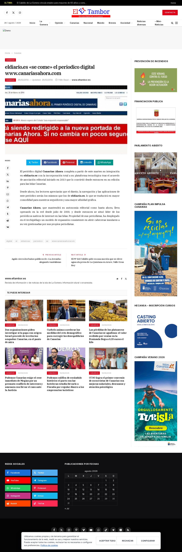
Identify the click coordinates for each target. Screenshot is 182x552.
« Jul (67, 508)
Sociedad (125, 23)
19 (83, 494)
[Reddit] (7, 220)
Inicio (32, 23)
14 (98, 489)
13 (91, 489)
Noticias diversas (141, 23)
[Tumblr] (7, 214)
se (47, 241)
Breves (112, 23)
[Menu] (176, 23)
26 (83, 498)
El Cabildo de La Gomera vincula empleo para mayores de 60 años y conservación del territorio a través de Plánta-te (52, 3)
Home (173, 3)
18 (76, 494)
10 (69, 489)
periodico (38, 241)
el (16, 241)
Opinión (59, 23)
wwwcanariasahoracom (63, 241)
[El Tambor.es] (91, 12)
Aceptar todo (107, 540)
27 (91, 498)
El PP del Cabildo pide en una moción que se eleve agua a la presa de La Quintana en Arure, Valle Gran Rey (97, 262)
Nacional (88, 23)
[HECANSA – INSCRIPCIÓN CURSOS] (156, 330)
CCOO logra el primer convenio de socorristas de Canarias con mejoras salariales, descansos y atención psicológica (107, 382)
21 (98, 494)
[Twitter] (7, 174)
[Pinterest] (7, 187)
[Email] (7, 194)
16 (113, 489)
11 (76, 489)
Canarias (74, 23)
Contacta (170, 12)
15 (106, 489)
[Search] (172, 23)
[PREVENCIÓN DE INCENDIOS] (156, 80)
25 (76, 498)
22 (106, 494)
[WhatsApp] (7, 200)
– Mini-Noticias (159, 23)
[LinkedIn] (7, 181)
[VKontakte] (7, 227)
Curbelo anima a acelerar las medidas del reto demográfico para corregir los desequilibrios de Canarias (65, 334)
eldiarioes (25, 241)
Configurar (148, 540)
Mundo (100, 23)
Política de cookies (49, 545)
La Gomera (44, 23)
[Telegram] (7, 207)
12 (83, 489)
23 (113, 494)
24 (68, 498)
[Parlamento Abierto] (156, 173)
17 (69, 494)
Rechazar (127, 540)
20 (91, 494)
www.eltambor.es (81, 79)
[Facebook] (7, 168)
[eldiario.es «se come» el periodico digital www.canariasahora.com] (66, 119)
